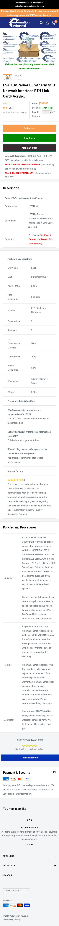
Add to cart (29, 128)
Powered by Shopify (11, 919)
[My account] (47, 22)
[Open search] (41, 22)
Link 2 (6, 103)
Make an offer (29, 149)
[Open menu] (4, 23)
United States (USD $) (14, 890)
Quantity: (37, 112)
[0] (53, 23)
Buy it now (29, 137)
